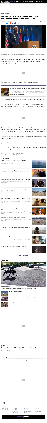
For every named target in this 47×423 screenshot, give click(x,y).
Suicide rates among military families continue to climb (13, 217)
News (20, 1)
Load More (23, 255)
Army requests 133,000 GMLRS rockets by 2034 (16, 291)
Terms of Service (5, 409)
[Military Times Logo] (14, 1)
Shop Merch (15, 412)
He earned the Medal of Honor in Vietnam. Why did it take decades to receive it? (18, 347)
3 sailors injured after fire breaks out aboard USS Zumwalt (13, 160)
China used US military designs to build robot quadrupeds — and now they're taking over (18, 288)
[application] (23, 274)
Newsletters (15, 409)
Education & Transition (38, 1)
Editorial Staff (26, 412)
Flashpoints (31, 1)
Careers (36, 409)
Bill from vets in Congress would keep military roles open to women (15, 227)
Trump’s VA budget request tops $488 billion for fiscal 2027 (13, 246)
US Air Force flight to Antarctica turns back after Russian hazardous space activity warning (21, 354)
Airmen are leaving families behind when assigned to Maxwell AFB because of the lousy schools (27, 89)
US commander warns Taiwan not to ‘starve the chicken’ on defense (15, 179)
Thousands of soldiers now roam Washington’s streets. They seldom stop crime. (18, 360)
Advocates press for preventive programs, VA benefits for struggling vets (15, 208)
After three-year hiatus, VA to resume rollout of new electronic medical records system (14, 237)
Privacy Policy (5, 408)
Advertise (26, 408)
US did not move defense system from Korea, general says (13, 189)
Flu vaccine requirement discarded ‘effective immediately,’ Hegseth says (15, 199)
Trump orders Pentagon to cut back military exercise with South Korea (20, 302)
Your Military (5, 13)
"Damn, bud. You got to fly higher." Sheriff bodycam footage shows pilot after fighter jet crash (24, 297)
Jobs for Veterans (38, 411)
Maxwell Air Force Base (28, 54)
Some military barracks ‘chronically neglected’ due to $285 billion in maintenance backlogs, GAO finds (23, 357)
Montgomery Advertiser (8, 59)
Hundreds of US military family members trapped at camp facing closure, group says (19, 350)
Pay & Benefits (25, 1)
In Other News (4, 158)
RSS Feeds (15, 411)
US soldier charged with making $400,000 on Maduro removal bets (15, 170)
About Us (37, 408)
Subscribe (15, 408)
